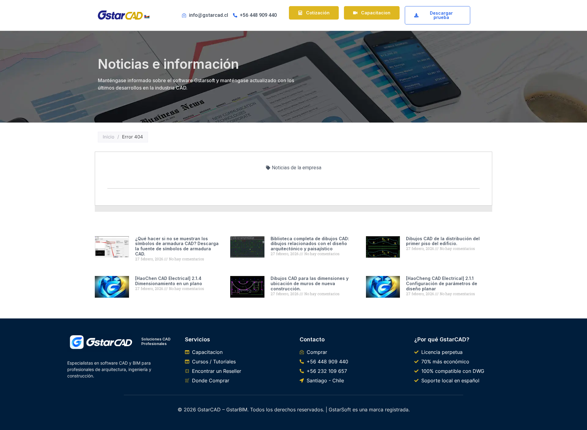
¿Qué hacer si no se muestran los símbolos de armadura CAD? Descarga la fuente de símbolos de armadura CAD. (177, 246)
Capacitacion (375, 12)
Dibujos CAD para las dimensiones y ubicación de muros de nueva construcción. (310, 283)
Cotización (318, 12)
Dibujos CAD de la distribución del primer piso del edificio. (443, 241)
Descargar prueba (441, 15)
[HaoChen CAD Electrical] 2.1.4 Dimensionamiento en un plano (168, 281)
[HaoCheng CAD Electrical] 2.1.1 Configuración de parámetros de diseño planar (441, 283)
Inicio (108, 137)
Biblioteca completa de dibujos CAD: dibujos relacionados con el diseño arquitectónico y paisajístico (310, 244)
